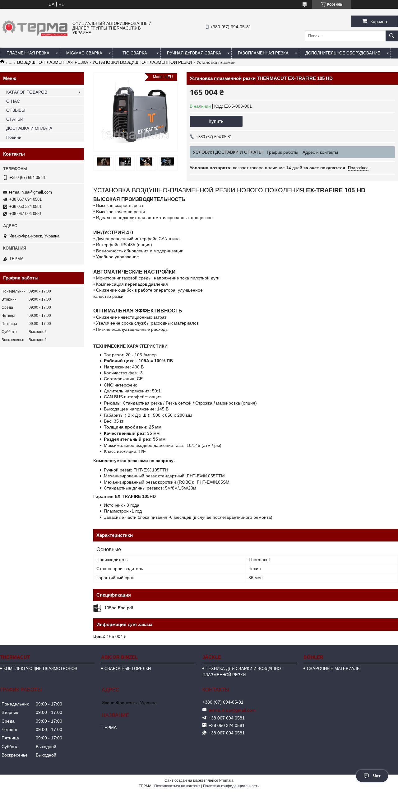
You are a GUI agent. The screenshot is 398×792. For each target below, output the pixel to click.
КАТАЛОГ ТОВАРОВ (26, 92)
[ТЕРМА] (34, 37)
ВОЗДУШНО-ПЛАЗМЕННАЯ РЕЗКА (52, 62)
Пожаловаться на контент (177, 786)
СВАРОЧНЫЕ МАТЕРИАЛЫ (334, 668)
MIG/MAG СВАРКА (84, 53)
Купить (216, 121)
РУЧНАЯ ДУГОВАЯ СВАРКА (194, 53)
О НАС (13, 101)
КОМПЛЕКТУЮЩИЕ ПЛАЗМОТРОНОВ (40, 668)
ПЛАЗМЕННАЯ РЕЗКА (28, 53)
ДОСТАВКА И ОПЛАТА (29, 128)
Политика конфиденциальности (231, 786)
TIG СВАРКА (135, 53)
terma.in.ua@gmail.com (30, 192)
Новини (13, 137)
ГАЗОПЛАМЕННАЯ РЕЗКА (263, 53)
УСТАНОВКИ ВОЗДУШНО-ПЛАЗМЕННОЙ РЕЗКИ (142, 62)
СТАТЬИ (14, 119)
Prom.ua (226, 780)
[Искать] (392, 35)
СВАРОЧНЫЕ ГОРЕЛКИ (127, 668)
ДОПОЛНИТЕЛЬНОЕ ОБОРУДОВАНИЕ (342, 53)
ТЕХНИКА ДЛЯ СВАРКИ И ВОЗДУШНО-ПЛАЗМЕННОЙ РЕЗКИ (242, 671)
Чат (377, 775)
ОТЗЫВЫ (15, 110)
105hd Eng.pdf (118, 607)
